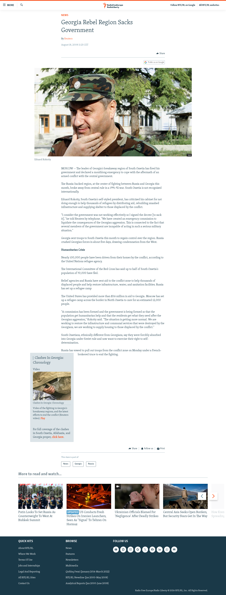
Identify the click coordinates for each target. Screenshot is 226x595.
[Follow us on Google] (138, 549)
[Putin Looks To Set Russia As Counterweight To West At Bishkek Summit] (40, 496)
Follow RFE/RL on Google (182, 5)
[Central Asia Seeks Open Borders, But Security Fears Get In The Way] (185, 496)
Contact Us (24, 583)
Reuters (68, 39)
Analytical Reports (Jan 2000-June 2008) (87, 583)
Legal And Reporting (29, 571)
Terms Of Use (25, 560)
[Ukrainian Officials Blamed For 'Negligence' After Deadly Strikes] (137, 496)
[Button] (160, 54)
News (64, 15)
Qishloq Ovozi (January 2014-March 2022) (88, 571)
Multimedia (72, 566)
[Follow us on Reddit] (123, 549)
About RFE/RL (25, 548)
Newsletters (72, 560)
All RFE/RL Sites (27, 577)
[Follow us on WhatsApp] (167, 549)
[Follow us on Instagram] (130, 549)
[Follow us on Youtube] (116, 549)
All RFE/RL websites (209, 5)
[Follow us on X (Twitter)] (145, 549)
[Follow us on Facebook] (152, 549)
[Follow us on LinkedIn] (160, 549)
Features (70, 554)
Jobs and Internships (29, 566)
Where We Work (27, 554)
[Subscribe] (174, 549)
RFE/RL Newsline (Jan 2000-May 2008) (87, 577)
